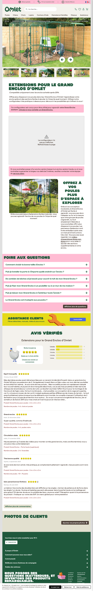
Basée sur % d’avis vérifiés (29, 356)
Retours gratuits (26, 1)
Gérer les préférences (82, 587)
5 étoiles (52, 346)
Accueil (7, 21)
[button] (62, 60)
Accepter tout (55, 587)
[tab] (46, 264)
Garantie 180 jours (70, 1)
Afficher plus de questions (75, 307)
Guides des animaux (12, 567)
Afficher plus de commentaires (18, 506)
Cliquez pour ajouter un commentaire (30, 361)
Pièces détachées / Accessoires (79, 21)
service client (18, 173)
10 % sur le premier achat (47, 1)
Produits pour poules (18, 21)
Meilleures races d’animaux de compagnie (20, 563)
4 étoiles (52, 349)
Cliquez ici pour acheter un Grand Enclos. (36, 110)
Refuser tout (68, 587)
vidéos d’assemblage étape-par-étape (71, 239)
